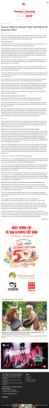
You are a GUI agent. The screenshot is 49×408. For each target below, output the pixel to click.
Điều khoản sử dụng (31, 381)
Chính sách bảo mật (31, 379)
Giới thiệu (29, 376)
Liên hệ (28, 378)
